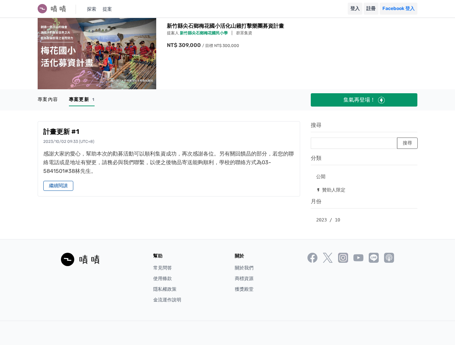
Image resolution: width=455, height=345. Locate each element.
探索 (91, 9)
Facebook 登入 (398, 8)
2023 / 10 (328, 219)
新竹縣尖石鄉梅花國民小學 (204, 33)
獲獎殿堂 (244, 289)
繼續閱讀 (58, 185)
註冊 (371, 8)
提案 (107, 9)
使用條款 (162, 278)
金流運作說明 (167, 300)
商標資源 (244, 278)
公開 (320, 176)
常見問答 (162, 268)
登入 (355, 8)
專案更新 (82, 99)
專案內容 (48, 99)
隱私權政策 (165, 289)
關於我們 (244, 268)
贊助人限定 (330, 189)
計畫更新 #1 (61, 132)
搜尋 (316, 125)
